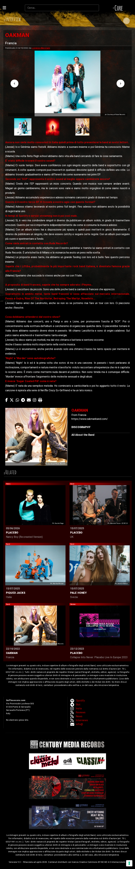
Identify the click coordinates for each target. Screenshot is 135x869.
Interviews (82, 720)
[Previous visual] (14, 83)
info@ (79, 724)
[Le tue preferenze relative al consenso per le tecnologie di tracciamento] (129, 863)
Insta (79, 708)
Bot (78, 704)
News (79, 716)
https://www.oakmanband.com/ (89, 418)
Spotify (80, 700)
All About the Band (82, 434)
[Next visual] (120, 83)
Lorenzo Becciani (41, 48)
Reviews (80, 712)
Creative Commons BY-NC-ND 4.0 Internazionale (102, 862)
